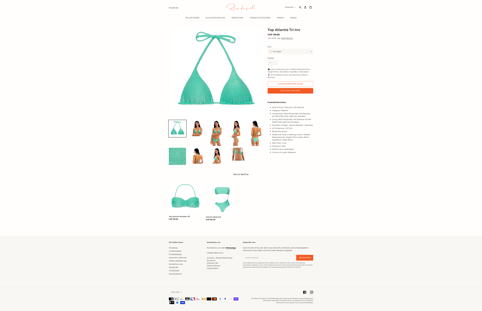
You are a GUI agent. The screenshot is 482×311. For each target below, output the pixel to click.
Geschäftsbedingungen (274, 298)
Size (269, 47)
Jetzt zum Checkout (290, 91)
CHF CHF (175, 292)
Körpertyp (173, 248)
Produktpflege (175, 254)
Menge (271, 58)
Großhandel (174, 270)
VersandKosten (308, 302)
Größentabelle (175, 251)
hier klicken (297, 267)
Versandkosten (287, 38)
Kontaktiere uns (176, 264)
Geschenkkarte (175, 274)
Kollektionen (308, 298)
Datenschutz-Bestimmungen (294, 298)
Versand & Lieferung (177, 257)
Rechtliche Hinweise (258, 298)
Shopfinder (173, 267)
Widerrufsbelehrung (178, 261)
